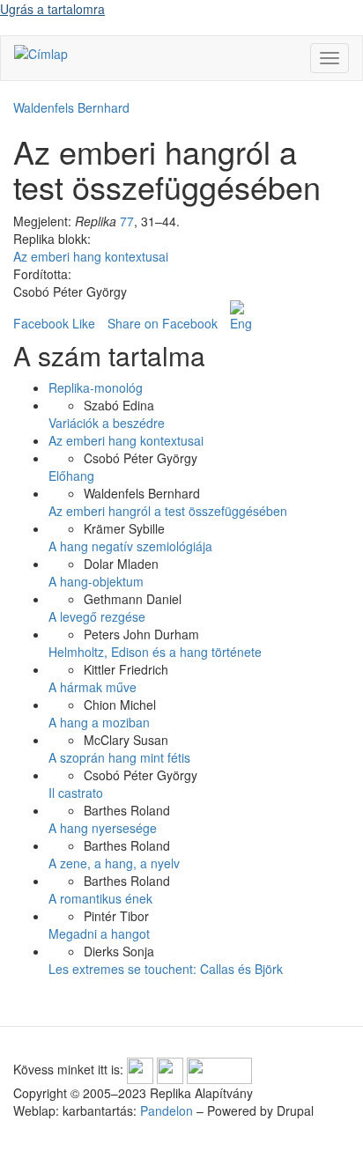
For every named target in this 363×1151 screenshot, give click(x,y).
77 (127, 221)
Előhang (71, 475)
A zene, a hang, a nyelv (114, 863)
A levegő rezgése (96, 616)
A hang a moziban (99, 722)
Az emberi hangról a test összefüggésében (167, 511)
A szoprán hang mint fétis (119, 757)
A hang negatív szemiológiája (130, 546)
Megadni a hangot (99, 933)
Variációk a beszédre (106, 423)
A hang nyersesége (102, 828)
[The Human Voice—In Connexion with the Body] (240, 316)
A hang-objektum (96, 581)
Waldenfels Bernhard (71, 107)
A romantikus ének (100, 898)
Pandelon (166, 1110)
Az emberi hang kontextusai (90, 256)
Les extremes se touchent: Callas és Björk (165, 969)
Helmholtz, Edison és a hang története (155, 651)
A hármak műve (92, 687)
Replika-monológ (95, 387)
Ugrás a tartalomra (52, 9)
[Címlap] (41, 53)
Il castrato (75, 792)
